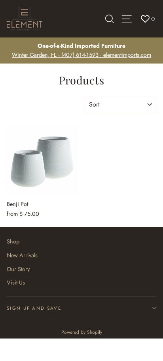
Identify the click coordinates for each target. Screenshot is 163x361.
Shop (13, 241)
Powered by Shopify (81, 332)
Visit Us (16, 282)
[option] (81, 50)
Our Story (18, 269)
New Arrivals (22, 255)
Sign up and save (34, 308)
